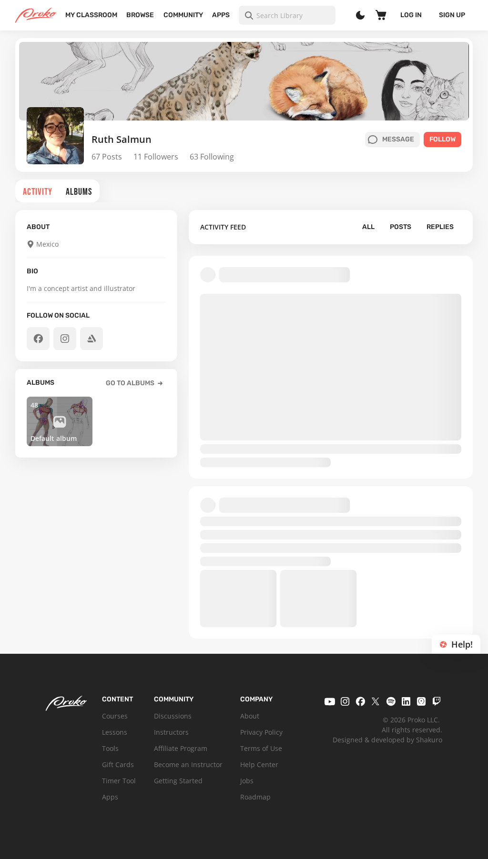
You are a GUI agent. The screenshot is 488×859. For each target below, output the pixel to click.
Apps (221, 15)
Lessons (114, 732)
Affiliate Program (180, 748)
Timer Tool (119, 780)
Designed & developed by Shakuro (387, 739)
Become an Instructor (188, 764)
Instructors (171, 732)
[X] (375, 701)
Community (183, 15)
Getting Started (178, 780)
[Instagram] (345, 701)
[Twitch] (436, 701)
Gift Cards (118, 764)
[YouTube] (330, 701)
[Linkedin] (406, 701)
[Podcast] (421, 701)
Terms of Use (261, 748)
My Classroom (91, 15)
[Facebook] (360, 701)
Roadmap (255, 796)
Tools (110, 748)
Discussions (173, 715)
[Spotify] (390, 701)
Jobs (247, 780)
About (249, 715)
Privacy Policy (261, 732)
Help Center (259, 764)
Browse (140, 15)
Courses (115, 715)
